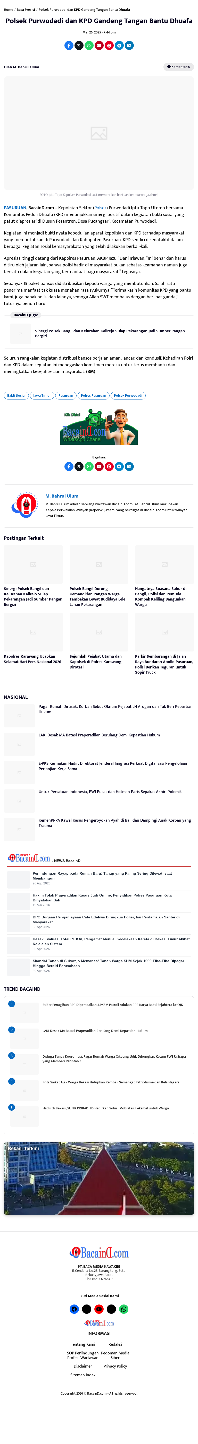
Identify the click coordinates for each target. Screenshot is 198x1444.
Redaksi (115, 1344)
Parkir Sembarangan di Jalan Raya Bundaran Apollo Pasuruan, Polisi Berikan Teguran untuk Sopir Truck (164, 664)
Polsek (100, 208)
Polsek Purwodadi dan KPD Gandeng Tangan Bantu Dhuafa (99, 21)
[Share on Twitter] (79, 45)
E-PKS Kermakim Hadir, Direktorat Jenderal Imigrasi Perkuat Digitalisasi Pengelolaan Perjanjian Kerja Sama (113, 766)
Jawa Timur (42, 395)
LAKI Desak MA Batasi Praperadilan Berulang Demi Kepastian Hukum (99, 735)
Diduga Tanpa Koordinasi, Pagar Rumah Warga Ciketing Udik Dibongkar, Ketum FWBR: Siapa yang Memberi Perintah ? (114, 1059)
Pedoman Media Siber (115, 1355)
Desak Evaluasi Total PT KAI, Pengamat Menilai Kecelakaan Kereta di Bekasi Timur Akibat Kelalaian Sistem (111, 941)
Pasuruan (66, 395)
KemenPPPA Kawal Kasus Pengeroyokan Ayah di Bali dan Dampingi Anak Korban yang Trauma (115, 823)
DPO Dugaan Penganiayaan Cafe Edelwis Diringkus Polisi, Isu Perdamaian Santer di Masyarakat (106, 919)
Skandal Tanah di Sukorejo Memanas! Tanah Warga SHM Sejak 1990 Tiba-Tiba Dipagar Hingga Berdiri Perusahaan (108, 963)
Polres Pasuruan (93, 395)
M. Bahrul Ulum (61, 496)
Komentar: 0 (180, 67)
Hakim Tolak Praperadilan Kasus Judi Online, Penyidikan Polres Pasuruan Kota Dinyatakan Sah (102, 897)
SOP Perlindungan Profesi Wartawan (83, 1355)
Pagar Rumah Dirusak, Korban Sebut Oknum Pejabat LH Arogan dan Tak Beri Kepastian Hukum (116, 709)
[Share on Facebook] (68, 45)
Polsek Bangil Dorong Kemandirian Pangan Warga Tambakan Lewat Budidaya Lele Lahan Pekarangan (97, 596)
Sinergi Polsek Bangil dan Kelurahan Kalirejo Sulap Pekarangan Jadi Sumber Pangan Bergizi (110, 333)
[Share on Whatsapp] (89, 45)
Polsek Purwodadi (128, 395)
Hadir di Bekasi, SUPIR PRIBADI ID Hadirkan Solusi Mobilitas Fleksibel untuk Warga (106, 1108)
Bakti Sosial (16, 395)
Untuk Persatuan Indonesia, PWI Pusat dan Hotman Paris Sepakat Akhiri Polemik (110, 791)
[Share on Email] (99, 45)
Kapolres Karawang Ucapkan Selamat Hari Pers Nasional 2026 (32, 659)
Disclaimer (83, 1366)
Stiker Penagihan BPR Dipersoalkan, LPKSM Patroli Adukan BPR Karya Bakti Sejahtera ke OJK (113, 1005)
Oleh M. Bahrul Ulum (21, 67)
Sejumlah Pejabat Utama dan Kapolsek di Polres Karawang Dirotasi (96, 662)
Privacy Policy (115, 1366)
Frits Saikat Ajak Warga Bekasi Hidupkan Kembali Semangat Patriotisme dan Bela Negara (111, 1082)
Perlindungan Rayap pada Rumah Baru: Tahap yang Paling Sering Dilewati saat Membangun (102, 875)
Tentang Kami (83, 1344)
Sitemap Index (82, 1375)
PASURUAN (15, 208)
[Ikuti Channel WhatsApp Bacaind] (99, 426)
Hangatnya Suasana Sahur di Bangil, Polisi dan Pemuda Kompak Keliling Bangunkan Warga (160, 596)
